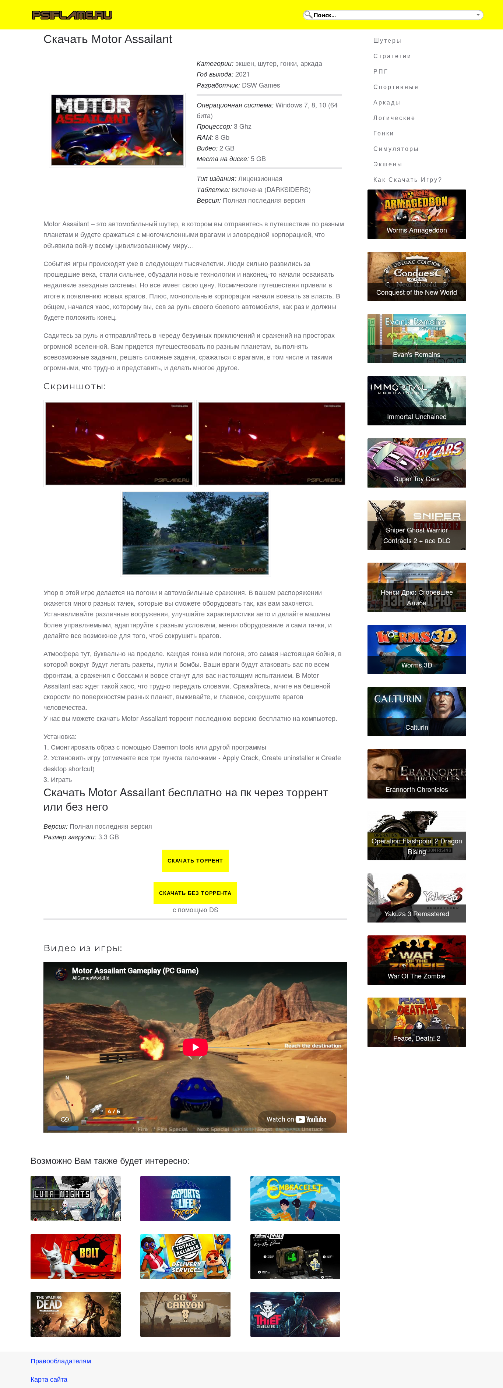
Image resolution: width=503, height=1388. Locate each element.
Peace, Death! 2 (416, 1037)
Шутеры (387, 41)
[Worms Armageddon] (416, 214)
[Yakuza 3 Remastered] (416, 898)
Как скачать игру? (408, 180)
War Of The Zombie (417, 975)
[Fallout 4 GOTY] (295, 1256)
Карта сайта (49, 1379)
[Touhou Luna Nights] (76, 1198)
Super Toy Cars (417, 478)
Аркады (387, 102)
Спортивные (396, 87)
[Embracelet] (295, 1198)
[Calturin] (416, 711)
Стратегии (392, 56)
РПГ (380, 71)
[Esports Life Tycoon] (185, 1198)
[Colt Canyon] (185, 1314)
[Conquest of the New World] (416, 276)
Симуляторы (396, 149)
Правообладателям (61, 1360)
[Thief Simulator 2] (295, 1314)
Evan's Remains (416, 354)
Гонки (383, 133)
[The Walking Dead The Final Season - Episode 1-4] (76, 1314)
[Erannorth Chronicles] (416, 774)
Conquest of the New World (416, 292)
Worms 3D (416, 664)
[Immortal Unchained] (416, 400)
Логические (394, 118)
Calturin (416, 727)
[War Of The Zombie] (416, 960)
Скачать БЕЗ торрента (195, 893)
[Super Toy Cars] (416, 463)
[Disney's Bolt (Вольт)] (76, 1256)
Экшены (388, 164)
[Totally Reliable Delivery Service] (185, 1256)
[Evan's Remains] (416, 338)
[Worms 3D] (416, 649)
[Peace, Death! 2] (416, 1022)
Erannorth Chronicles (417, 789)
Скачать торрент (195, 861)
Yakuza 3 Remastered (416, 913)
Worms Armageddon (417, 229)
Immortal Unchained (417, 416)
